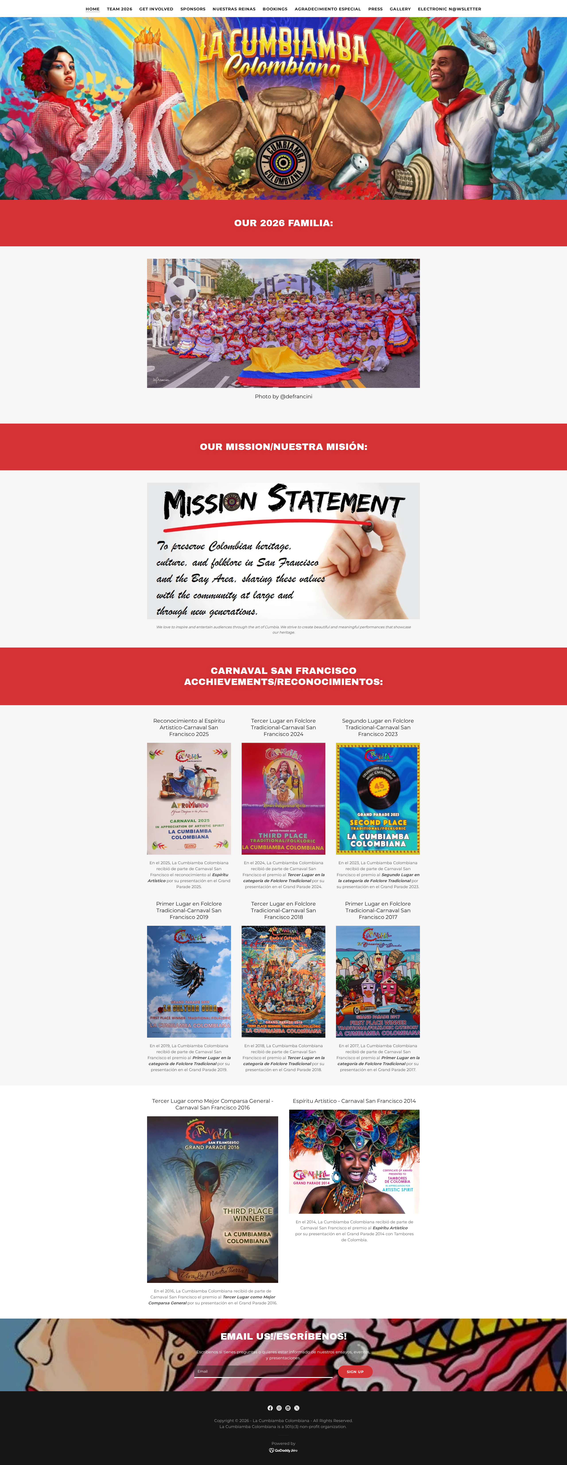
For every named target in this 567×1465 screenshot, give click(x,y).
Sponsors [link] (193, 9)
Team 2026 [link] (119, 9)
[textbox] (263, 1372)
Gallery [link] (400, 9)
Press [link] (375, 9)
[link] (270, 1408)
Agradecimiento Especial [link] (328, 9)
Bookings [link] (275, 9)
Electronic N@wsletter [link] (449, 9)
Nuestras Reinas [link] (234, 9)
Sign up (355, 1372)
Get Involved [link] (156, 9)
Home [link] (93, 9)
